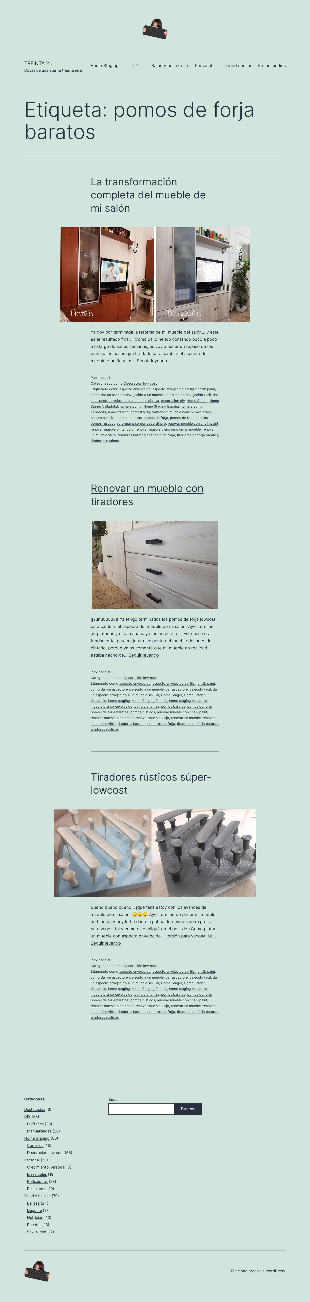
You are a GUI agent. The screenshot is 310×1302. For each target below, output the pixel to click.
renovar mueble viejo (152, 429)
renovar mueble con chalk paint (193, 423)
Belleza (33, 1203)
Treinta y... (39, 63)
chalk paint (206, 389)
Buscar (114, 1099)
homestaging (118, 412)
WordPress (275, 1271)
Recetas (34, 1225)
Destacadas (34, 1109)
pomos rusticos (103, 423)
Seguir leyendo (152, 360)
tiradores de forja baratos (197, 435)
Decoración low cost (140, 383)
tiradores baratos (131, 435)
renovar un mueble (186, 429)
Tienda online (239, 65)
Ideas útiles (37, 1174)
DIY (135, 65)
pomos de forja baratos (189, 418)
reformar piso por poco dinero (141, 423)
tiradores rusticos (105, 441)
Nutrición (35, 1217)
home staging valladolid (188, 701)
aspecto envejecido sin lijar (174, 389)
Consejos (35, 1145)
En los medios (272, 65)
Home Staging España (161, 406)
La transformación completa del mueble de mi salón (148, 194)
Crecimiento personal (46, 1167)
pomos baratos (129, 418)
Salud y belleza (166, 65)
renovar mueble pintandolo (112, 429)
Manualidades (39, 1131)
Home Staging (104, 65)
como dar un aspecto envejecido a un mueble (127, 395)
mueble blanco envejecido (190, 412)
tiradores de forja (161, 435)
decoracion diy (173, 401)
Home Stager (197, 401)
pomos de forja (156, 418)
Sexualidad (36, 1232)
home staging (131, 406)
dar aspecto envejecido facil (188, 395)
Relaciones (36, 1188)
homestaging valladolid (149, 412)
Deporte (34, 1210)
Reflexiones (37, 1181)
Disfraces (35, 1124)
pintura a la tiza (103, 418)
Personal (203, 65)
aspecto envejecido (135, 389)
